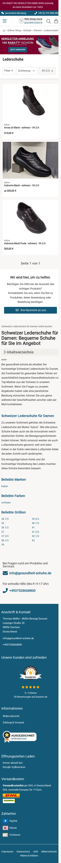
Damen (38, 30)
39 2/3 (35, 518)
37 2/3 (4, 536)
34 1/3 (4, 518)
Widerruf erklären (29, 855)
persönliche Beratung (15, 13)
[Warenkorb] (56, 20)
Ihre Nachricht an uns (33, 310)
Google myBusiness (14, 767)
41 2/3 (35, 531)
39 (2, 544)
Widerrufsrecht (11, 716)
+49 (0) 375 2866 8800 (49, 13)
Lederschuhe (51, 30)
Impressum (7, 851)
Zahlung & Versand (13, 722)
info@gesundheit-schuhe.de (18, 638)
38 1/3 (4, 540)
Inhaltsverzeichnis (20, 352)
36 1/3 (4, 527)
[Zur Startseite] (30, 21)
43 (33, 540)
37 (2, 531)
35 (2, 523)
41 (33, 527)
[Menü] (4, 21)
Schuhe (27, 30)
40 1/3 (35, 523)
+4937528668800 (12, 644)
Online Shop (14, 30)
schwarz (6, 502)
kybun (4, 486)
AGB (35, 851)
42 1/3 (35, 536)
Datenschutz (23, 851)
